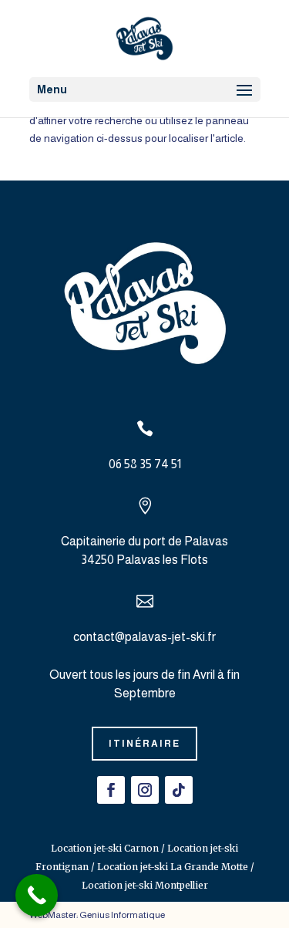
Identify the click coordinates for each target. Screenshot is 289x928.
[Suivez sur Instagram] (145, 790)
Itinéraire (144, 743)
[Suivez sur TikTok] (179, 790)
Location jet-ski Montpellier (145, 885)
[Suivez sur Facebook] (111, 790)
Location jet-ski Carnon (105, 848)
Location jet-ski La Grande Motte (172, 866)
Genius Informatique (122, 914)
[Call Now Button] (36, 895)
